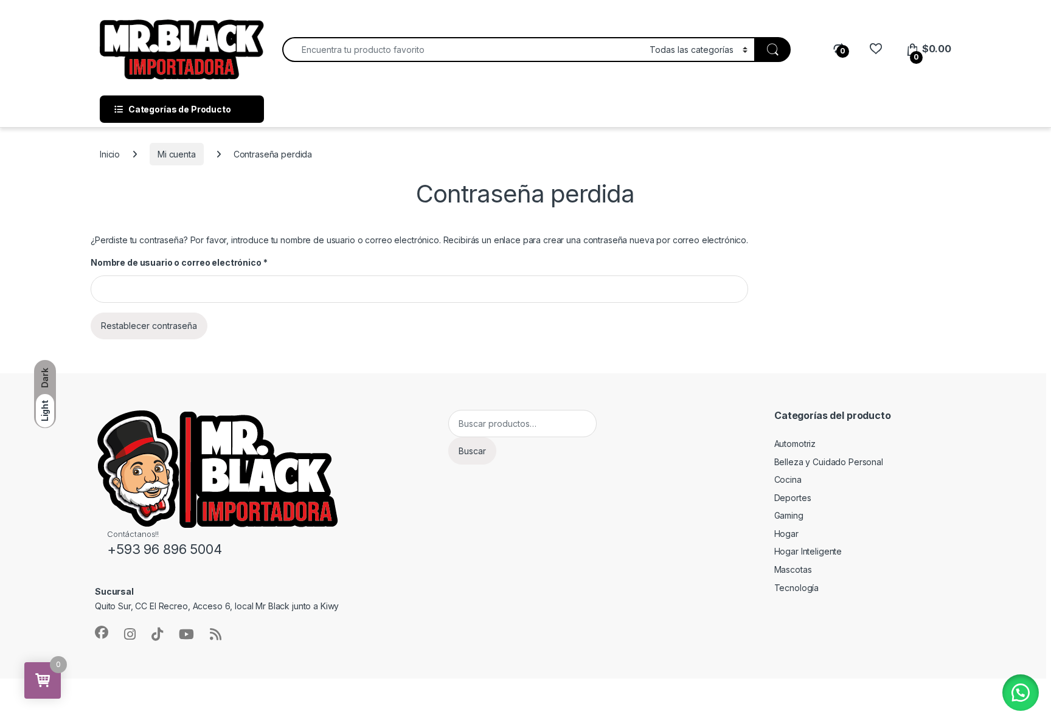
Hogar (786, 533)
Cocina (788, 479)
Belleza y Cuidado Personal (828, 462)
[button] (1020, 692)
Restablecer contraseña (149, 325)
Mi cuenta (177, 154)
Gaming (788, 515)
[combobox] (462, 49)
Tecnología (796, 588)
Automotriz (795, 443)
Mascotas (793, 569)
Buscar (472, 451)
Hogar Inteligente (808, 551)
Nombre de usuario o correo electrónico (179, 262)
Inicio (110, 154)
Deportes (792, 498)
